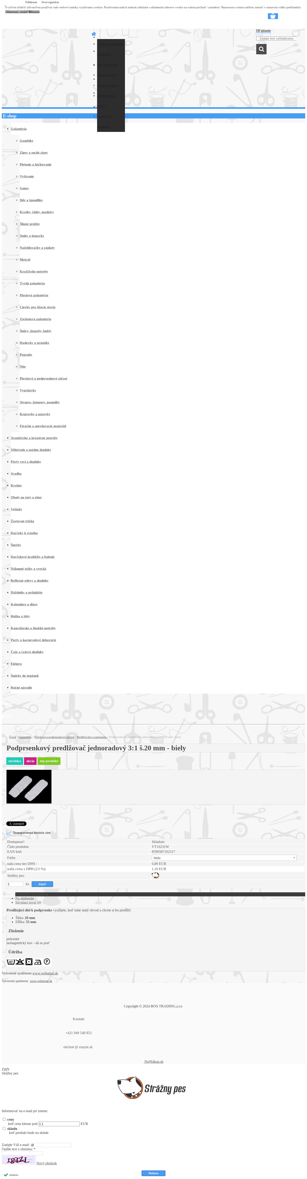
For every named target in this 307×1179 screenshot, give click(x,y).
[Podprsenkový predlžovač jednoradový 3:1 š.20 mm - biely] (29, 802)
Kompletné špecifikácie (32, 894)
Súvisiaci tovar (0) (28, 902)
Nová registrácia (50, 2)
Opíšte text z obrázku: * (19, 1149)
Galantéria (25, 737)
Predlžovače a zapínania (92, 737)
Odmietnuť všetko (16, 11)
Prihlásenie (31, 2)
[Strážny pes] (155, 877)
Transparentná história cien (32, 832)
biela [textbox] (157, 858)
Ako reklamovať (107, 64)
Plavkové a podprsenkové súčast (54, 737)
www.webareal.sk (45, 973)
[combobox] (224, 858)
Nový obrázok (46, 1163)
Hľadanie (263, 31)
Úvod (12, 737)
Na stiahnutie (24, 898)
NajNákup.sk (153, 1061)
